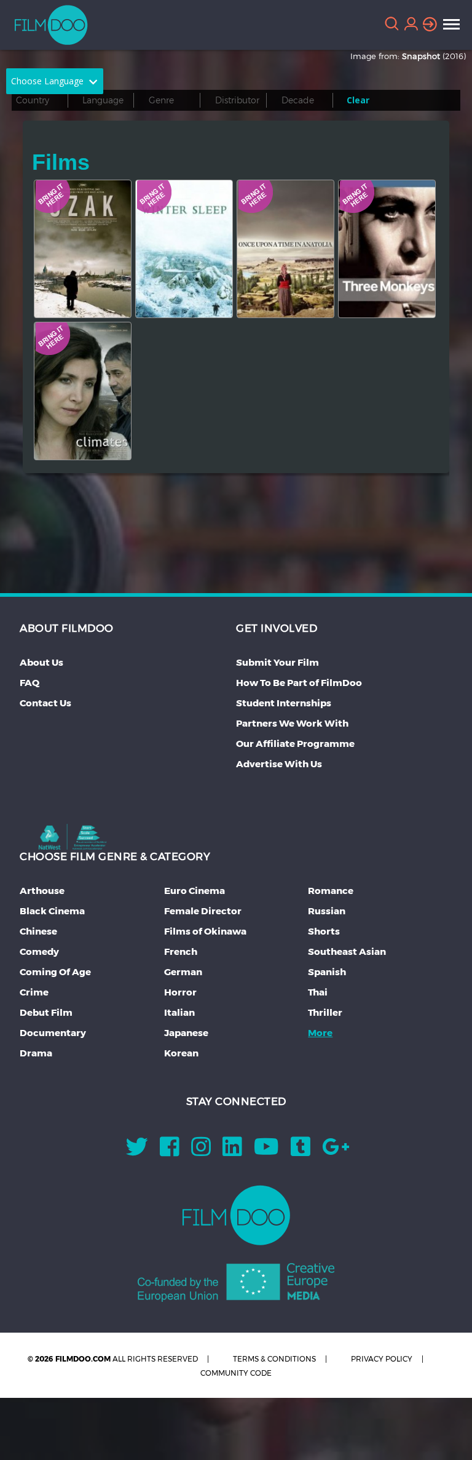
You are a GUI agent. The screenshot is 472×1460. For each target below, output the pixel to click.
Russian (326, 911)
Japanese (186, 1033)
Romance (330, 890)
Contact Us (45, 703)
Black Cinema (52, 911)
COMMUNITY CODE (236, 1373)
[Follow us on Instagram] (201, 1151)
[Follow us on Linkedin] (232, 1151)
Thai (318, 992)
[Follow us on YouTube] (266, 1151)
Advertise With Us (279, 764)
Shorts (324, 931)
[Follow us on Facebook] (169, 1151)
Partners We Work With (292, 723)
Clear (358, 100)
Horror (180, 992)
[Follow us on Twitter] (137, 1151)
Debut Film (46, 1012)
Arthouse (42, 890)
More (320, 1033)
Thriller (325, 1012)
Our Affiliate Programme (295, 743)
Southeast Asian (347, 951)
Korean (181, 1053)
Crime (34, 992)
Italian (179, 1012)
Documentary (53, 1033)
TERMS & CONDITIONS (274, 1358)
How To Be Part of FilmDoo (299, 682)
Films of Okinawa (205, 931)
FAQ (29, 682)
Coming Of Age (55, 972)
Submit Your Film (277, 662)
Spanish (327, 972)
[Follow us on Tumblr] (300, 1151)
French (180, 951)
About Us (41, 662)
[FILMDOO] (236, 1215)
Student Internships (283, 703)
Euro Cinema (194, 890)
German (183, 972)
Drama (36, 1053)
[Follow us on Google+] (336, 1151)
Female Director (203, 911)
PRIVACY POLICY (381, 1358)
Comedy (39, 951)
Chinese (38, 931)
